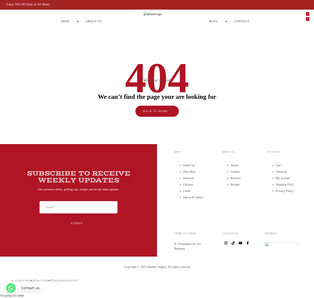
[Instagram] (226, 243)
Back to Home (156, 111)
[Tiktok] (233, 243)
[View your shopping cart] (273, 26)
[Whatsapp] (11, 288)
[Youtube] (240, 243)
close (21, 295)
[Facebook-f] (247, 243)
